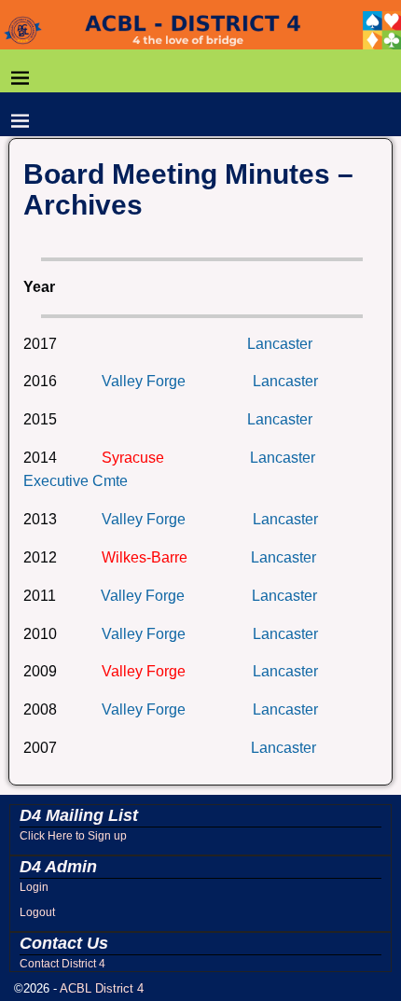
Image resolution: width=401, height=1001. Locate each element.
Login (34, 887)
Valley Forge (144, 381)
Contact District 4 (62, 963)
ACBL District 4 (102, 988)
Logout (37, 912)
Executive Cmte (75, 481)
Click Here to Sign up (73, 835)
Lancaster (279, 344)
